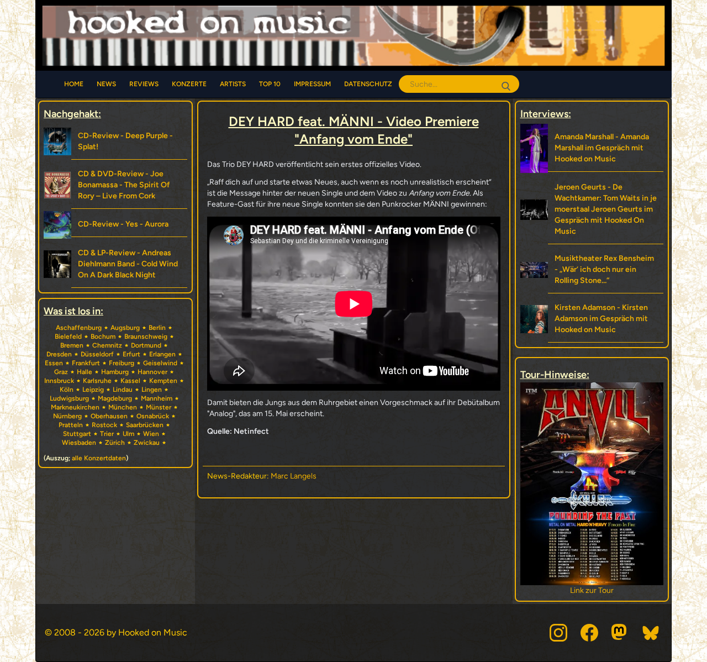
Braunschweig (145, 336)
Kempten (163, 381)
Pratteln (71, 425)
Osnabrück (152, 416)
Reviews (144, 84)
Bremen (71, 345)
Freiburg (121, 363)
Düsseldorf (97, 354)
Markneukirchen (75, 407)
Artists (233, 84)
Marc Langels (293, 476)
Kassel (130, 381)
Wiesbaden (79, 442)
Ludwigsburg (69, 398)
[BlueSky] (651, 633)
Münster (158, 407)
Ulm (128, 434)
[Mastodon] (620, 633)
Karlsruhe (97, 381)
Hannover (152, 372)
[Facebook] (589, 633)
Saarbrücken (144, 425)
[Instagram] (558, 633)
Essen (54, 363)
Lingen (151, 389)
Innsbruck (59, 381)
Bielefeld (68, 336)
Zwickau (147, 442)
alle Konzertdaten (99, 458)
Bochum (103, 336)
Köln (66, 389)
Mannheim (156, 398)
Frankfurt (86, 363)
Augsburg (125, 328)
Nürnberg (67, 416)
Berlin (157, 328)
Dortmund (146, 345)
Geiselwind (160, 363)
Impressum (312, 84)
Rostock (104, 425)
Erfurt (131, 354)
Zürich (115, 442)
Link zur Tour (592, 590)
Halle (84, 372)
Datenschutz (368, 84)
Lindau (123, 389)
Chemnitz (107, 345)
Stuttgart (77, 434)
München (122, 407)
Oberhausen (109, 416)
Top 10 (270, 84)
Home (73, 84)
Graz (61, 372)
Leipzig (93, 389)
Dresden (59, 354)
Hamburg (115, 372)
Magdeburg (115, 398)
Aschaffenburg (79, 328)
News (106, 84)
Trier (107, 434)
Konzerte (189, 84)
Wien (151, 434)
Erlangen (162, 354)
